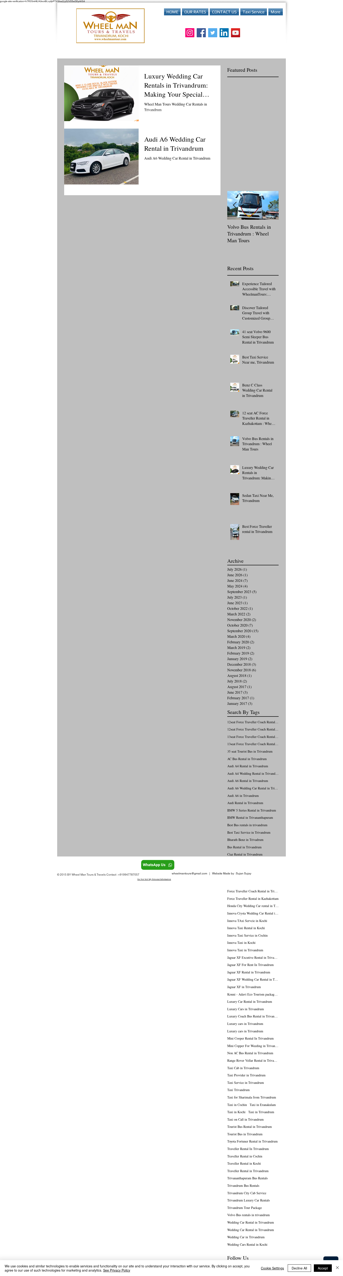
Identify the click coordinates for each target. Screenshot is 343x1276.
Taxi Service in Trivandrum (245, 1082)
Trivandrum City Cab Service (246, 1193)
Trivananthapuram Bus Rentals (247, 1178)
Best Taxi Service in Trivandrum (248, 832)
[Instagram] (189, 32)
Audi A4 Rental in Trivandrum (247, 766)
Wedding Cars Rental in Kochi (247, 1244)
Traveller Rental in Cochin (244, 1156)
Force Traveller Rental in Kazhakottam (253, 898)
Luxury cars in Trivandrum (245, 1023)
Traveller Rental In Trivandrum (248, 1148)
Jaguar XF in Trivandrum (244, 987)
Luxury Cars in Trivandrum (245, 1009)
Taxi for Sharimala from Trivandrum (251, 1097)
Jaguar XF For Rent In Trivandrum (250, 964)
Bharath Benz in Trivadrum (245, 839)
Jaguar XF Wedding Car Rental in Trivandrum (253, 979)
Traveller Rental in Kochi (244, 1163)
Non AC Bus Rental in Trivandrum (250, 1053)
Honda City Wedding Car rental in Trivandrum (253, 906)
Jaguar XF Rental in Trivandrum (248, 972)
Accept (323, 1268)
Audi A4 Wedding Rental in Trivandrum (253, 773)
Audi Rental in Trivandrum (245, 803)
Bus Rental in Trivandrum (244, 847)
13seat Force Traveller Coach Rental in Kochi (253, 736)
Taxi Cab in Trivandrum (243, 1068)
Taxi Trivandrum (238, 1090)
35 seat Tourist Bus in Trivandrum (250, 751)
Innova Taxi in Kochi (241, 942)
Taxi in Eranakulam (263, 1104)
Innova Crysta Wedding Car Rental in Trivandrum (253, 913)
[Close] (337, 1268)
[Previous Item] (235, 205)
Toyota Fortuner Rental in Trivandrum (252, 1141)
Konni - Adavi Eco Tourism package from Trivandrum (253, 994)
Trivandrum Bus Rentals (243, 1185)
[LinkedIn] (224, 32)
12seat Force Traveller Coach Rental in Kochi (253, 722)
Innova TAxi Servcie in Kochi (247, 920)
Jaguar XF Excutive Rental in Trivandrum (253, 957)
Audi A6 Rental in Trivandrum (247, 780)
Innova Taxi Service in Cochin (247, 935)
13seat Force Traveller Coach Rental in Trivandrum (253, 744)
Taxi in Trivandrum (261, 1112)
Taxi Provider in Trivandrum (246, 1075)
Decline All (299, 1268)
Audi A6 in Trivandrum (243, 795)
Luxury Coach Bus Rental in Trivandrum (253, 1016)
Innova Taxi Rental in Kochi (246, 928)
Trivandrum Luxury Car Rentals (248, 1200)
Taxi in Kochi (236, 1112)
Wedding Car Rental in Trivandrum (250, 1222)
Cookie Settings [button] (272, 1268)
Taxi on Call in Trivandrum (245, 1119)
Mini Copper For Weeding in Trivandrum (253, 1046)
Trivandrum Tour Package (244, 1207)
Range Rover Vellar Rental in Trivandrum (253, 1060)
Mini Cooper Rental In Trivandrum (250, 1038)
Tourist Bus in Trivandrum (244, 1134)
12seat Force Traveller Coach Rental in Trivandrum (253, 729)
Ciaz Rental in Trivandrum (244, 854)
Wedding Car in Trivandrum (246, 1237)
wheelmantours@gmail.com (189, 873)
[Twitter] (212, 32)
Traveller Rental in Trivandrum (248, 1171)
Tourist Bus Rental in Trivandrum (249, 1126)
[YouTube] (235, 32)
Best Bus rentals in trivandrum (247, 825)
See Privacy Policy (116, 1270)
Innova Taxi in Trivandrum (245, 950)
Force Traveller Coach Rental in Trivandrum (253, 891)
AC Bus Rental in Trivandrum (247, 759)
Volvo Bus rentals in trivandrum (248, 1215)
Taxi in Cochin (237, 1104)
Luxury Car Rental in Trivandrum (249, 1001)
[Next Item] (271, 205)
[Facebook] (201, 32)
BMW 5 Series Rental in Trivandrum (251, 810)
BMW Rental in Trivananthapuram (250, 817)
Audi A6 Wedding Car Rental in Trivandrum (253, 788)
